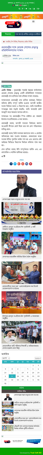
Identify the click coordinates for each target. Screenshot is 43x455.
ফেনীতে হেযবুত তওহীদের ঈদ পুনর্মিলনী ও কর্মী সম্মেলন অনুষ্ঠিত (18, 228)
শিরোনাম (21, 42)
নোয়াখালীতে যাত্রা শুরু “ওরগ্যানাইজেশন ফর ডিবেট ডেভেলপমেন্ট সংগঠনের (20, 287)
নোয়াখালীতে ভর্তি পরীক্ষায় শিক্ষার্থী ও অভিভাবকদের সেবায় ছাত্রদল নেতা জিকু (20, 347)
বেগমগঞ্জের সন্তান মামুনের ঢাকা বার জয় (16, 199)
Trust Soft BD (36, 453)
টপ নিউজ (14, 42)
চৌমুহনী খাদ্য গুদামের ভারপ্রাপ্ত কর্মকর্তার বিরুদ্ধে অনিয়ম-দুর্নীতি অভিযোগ (26, 427)
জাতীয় (8, 42)
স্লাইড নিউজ (28, 42)
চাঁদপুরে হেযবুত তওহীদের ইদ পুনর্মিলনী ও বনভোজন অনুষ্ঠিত (20, 317)
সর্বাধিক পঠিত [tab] (21, 391)
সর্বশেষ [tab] (21, 388)
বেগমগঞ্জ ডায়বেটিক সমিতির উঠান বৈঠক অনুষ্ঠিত (19, 257)
